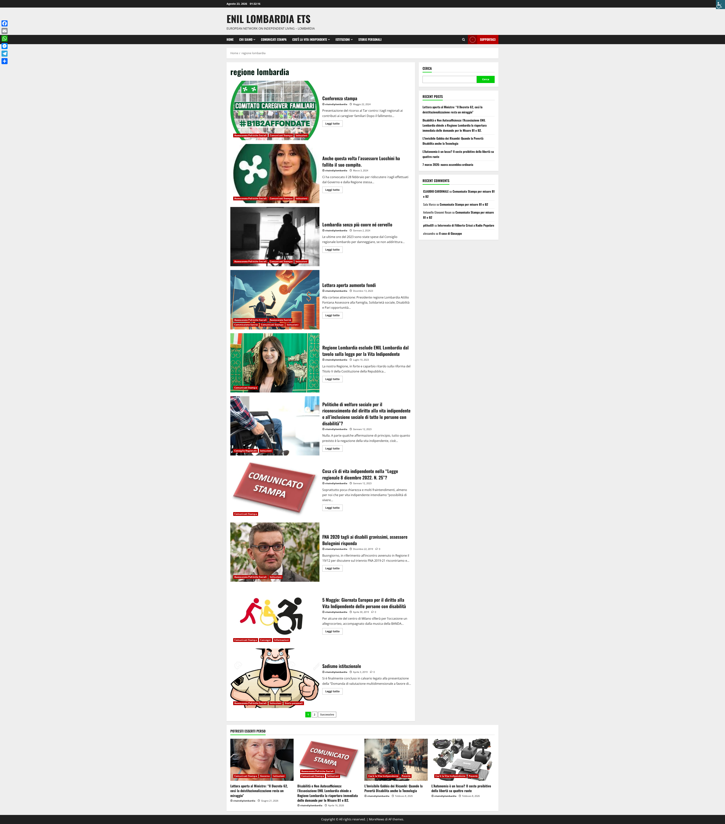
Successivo (327, 714)
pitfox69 (428, 225)
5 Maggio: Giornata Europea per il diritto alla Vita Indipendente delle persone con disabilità (274, 615)
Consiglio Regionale (245, 450)
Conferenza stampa (274, 110)
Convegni (265, 640)
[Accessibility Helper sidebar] (720, 4)
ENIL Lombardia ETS (269, 18)
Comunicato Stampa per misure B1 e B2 (464, 204)
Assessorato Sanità (280, 320)
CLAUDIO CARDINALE (436, 191)
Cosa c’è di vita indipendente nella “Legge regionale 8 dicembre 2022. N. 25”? (274, 489)
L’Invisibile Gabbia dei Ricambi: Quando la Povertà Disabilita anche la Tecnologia (393, 788)
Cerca (427, 68)
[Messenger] (4, 46)
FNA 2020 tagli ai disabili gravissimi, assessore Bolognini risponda (274, 552)
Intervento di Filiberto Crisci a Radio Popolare (466, 225)
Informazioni (281, 640)
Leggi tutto (334, 122)
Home (230, 39)
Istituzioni (343, 39)
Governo (265, 776)
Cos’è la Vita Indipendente (309, 39)
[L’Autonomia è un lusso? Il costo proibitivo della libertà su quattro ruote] (463, 760)
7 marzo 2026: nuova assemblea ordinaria (448, 164)
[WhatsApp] (4, 38)
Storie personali (370, 39)
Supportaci (488, 39)
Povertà (406, 776)
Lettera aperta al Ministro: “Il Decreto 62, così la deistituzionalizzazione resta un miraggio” (259, 790)
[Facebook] (4, 23)
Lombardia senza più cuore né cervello (274, 236)
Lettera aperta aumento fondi (274, 299)
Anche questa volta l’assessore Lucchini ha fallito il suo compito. (274, 173)
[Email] (4, 31)
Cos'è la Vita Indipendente (383, 776)
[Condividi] (4, 61)
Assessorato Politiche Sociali (250, 135)
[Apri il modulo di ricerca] (463, 39)
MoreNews (376, 819)
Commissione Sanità (246, 324)
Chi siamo (245, 39)
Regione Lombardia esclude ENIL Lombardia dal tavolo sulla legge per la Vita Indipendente (274, 362)
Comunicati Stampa (274, 39)
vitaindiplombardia (336, 104)
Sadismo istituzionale (274, 678)
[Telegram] (4, 53)
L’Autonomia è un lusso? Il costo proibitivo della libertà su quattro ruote (461, 788)
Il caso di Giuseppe (450, 233)
